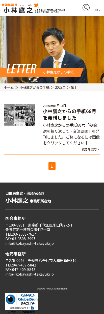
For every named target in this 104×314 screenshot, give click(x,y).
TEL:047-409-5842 (20, 264)
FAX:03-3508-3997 (20, 238)
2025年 (60, 87)
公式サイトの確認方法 (21, 312)
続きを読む (89, 149)
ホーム (9, 87)
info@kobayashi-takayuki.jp (29, 243)
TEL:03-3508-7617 (20, 234)
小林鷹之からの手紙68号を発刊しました (69, 114)
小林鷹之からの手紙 (34, 87)
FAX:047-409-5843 (20, 269)
